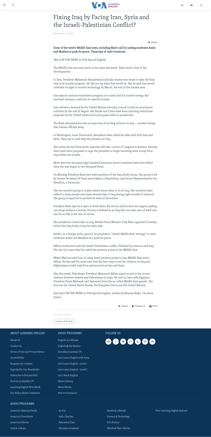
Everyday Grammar (69, 428)
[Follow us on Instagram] (130, 342)
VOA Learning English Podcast (171, 411)
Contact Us (16, 346)
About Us (15, 340)
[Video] (191, 5)
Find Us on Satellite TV (22, 381)
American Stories (19, 422)
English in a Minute (68, 340)
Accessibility (17, 358)
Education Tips (66, 422)
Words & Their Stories (118, 428)
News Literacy (65, 381)
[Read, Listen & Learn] (201, 5)
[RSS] (138, 342)
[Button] (153, 42)
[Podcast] (145, 342)
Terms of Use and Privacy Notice (27, 352)
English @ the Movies (69, 346)
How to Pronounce (67, 393)
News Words (64, 387)
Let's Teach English (68, 375)
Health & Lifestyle (116, 411)
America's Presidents (21, 417)
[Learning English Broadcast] (182, 5)
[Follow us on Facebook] (108, 342)
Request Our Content (21, 364)
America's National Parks (23, 411)
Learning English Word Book (25, 387)
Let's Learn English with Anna (73, 358)
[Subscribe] (152, 342)
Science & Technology (118, 417)
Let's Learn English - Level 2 (72, 369)
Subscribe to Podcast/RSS (24, 375)
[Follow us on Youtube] (123, 342)
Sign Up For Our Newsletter (24, 369)
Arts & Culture (18, 428)
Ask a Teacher (66, 417)
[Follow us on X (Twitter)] (116, 342)
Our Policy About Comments (25, 393)
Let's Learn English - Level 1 (72, 364)
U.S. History (113, 422)
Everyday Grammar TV (70, 352)
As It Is (62, 411)
